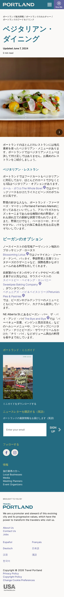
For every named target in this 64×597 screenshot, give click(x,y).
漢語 (34, 554)
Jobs (6, 534)
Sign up (53, 429)
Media (6, 477)
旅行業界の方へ (11, 471)
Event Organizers (12, 484)
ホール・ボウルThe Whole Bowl (22, 188)
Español (7, 542)
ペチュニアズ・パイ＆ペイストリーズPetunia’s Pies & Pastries (31, 294)
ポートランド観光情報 (13, 16)
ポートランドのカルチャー (38, 16)
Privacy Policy (11, 573)
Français (37, 542)
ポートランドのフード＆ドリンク (18, 19)
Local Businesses (12, 474)
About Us (8, 527)
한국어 (6, 560)
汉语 (5, 554)
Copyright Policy (12, 576)
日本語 (35, 548)
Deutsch (8, 548)
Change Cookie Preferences (19, 580)
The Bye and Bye (35, 318)
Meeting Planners (12, 480)
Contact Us (9, 531)
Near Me (59, 7)
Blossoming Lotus (14, 254)
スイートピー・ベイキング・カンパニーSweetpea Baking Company (27, 282)
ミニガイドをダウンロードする (19, 403)
